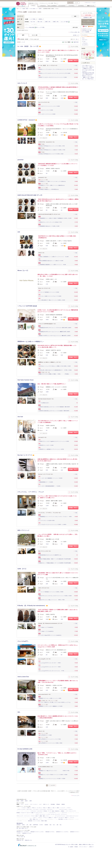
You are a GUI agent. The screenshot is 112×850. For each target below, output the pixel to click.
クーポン (84, 41)
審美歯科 (58, 804)
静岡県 (40, 8)
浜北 (54, 824)
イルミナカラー (50, 809)
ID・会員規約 (70, 846)
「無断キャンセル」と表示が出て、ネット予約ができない (88, 78)
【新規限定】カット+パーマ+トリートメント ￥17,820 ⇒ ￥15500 (51, 778)
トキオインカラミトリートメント (72, 815)
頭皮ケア (37, 815)
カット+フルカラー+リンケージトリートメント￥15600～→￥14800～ (52, 524)
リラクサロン (71, 5)
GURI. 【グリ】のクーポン (43, 587)
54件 (62, 355)
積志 (60, 824)
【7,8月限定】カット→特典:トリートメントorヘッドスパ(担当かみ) (52, 181)
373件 (47, 61)
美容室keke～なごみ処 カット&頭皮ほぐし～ (31, 341)
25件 (62, 619)
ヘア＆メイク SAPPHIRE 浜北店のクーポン (47, 323)
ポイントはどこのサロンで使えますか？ (88, 70)
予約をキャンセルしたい (87, 75)
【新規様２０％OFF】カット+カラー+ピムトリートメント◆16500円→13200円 (54, 335)
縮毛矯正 (18, 812)
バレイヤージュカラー (63, 809)
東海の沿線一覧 (19, 823)
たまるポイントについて (87, 29)
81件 (47, 245)
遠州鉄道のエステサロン (26, 833)
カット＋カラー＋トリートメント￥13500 (46, 114)
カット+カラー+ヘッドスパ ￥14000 (45, 110)
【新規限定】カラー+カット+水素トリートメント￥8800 (49, 698)
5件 (46, 210)
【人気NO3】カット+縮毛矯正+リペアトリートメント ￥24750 (51, 449)
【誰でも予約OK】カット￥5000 (45, 735)
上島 (27, 824)
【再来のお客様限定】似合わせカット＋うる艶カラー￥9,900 (50, 260)
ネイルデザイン (85, 44)
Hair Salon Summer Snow (25, 380)
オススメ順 (34, 35)
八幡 (57, 824)
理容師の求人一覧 (28, 840)
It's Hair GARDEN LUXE (25, 749)
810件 (47, 135)
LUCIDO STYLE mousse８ (26, 120)
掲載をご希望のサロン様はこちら (86, 844)
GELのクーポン (41, 731)
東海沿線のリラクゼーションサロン (37, 831)
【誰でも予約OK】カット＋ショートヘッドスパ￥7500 (49, 739)
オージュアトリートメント (60, 815)
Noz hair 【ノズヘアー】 (25, 455)
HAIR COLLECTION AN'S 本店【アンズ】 (30, 195)
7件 (61, 544)
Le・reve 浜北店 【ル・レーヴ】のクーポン (47, 65)
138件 (47, 391)
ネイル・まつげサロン (52, 5)
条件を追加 (75, 27)
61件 (47, 690)
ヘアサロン (33, 5)
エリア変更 (32, 19)
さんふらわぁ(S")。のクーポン (44, 658)
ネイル (22, 804)
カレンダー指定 (64, 21)
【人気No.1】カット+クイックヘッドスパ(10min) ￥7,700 (50, 222)
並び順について (76, 35)
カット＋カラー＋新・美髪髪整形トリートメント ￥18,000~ (50, 478)
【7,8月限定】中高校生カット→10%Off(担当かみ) (48, 189)
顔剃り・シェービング (61, 807)
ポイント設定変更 (85, 31)
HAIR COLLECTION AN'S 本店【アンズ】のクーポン (49, 214)
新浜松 (23, 824)
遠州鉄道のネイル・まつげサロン (62, 831)
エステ (40, 804)
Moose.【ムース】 (23, 270)
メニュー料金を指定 (29, 27)
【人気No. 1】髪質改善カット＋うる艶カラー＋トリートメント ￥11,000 (53, 256)
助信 (50, 824)
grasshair (20, 159)
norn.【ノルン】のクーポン (44, 102)
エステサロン (81, 5)
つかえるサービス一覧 (86, 30)
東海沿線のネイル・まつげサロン (23, 831)
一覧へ (76, 65)
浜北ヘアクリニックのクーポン (44, 551)
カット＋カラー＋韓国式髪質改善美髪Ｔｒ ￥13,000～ (49, 486)
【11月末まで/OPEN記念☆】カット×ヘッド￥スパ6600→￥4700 (51, 145)
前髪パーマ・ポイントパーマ (36, 812)
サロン (83, 38)
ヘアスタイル (43, 5)
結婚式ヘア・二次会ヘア (53, 817)
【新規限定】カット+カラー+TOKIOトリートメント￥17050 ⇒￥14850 (52, 774)
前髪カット (50, 807)
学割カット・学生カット (31, 807)
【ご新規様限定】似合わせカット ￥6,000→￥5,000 (48, 226)
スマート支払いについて (87, 65)
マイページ (88, 2)
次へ (77, 39)
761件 (47, 544)
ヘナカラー (70, 809)
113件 (47, 505)
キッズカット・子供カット (42, 807)
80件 (47, 98)
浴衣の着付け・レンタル (62, 819)
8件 (61, 654)
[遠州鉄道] (18, 824)
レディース (70, 2)
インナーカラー (36, 809)
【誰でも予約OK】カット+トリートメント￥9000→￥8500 (50, 743)
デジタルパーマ (23, 812)
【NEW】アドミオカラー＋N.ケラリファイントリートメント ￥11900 (52, 77)
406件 (47, 319)
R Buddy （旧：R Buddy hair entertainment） (32, 605)
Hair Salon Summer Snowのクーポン (46, 398)
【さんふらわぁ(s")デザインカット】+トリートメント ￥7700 (51, 670)
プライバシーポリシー (83, 846)
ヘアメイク (72, 817)
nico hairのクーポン (42, 437)
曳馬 (30, 824)
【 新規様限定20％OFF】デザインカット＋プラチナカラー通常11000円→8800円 (54, 327)
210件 (47, 762)
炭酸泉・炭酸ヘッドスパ (44, 815)
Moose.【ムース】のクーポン (44, 288)
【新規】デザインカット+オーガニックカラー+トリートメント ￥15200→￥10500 (55, 595)
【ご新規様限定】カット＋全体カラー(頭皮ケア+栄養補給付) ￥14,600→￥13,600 (54, 218)
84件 (47, 470)
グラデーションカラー (21, 809)
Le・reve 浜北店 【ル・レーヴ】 (28, 46)
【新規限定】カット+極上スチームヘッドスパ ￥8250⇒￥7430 (53, 770)
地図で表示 (76, 42)
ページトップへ (75, 795)
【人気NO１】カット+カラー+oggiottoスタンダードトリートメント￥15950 (53, 441)
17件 (47, 284)
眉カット (54, 807)
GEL (19, 712)
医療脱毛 (63, 804)
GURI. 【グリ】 (22, 568)
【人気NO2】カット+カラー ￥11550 (45, 445)
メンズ (76, 2)
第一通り (41, 824)
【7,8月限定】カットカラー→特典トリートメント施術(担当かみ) (51, 185)
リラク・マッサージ (33, 804)
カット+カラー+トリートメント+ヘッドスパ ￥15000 (49, 106)
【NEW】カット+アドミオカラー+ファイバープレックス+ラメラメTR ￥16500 (54, 73)
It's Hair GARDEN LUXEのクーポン (45, 766)
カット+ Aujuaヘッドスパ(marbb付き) (46, 631)
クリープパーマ (52, 812)
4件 (61, 505)
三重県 (30, 800)
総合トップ (19, 8)
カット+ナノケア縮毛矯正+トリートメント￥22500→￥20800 (50, 591)
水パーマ (29, 812)
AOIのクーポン (41, 252)
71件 (62, 762)
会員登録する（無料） (87, 17)
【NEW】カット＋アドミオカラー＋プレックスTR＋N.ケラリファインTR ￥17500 (55, 69)
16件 (62, 470)
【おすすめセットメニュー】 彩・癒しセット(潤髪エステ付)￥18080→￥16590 (54, 366)
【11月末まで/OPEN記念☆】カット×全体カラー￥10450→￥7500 (51, 149)
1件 (46, 173)
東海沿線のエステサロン (50, 831)
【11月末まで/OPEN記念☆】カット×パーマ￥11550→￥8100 (50, 153)
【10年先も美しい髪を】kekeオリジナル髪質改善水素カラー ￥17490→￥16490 (54, 370)
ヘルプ (93, 2)
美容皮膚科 (53, 804)
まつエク (26, 804)
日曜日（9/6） (56, 21)
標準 (23, 35)
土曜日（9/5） (48, 21)
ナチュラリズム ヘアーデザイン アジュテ (31, 492)
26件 (47, 583)
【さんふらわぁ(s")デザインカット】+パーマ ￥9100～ (49, 666)
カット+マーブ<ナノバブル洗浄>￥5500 (46, 520)
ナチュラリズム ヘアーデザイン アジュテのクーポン (49, 512)
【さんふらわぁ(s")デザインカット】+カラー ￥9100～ (49, 662)
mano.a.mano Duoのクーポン (44, 694)
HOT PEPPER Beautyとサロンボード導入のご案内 (66, 844)
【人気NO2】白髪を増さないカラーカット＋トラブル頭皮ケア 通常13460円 (53, 410)
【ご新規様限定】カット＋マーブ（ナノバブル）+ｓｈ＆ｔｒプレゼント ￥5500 (54, 516)
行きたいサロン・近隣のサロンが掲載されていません (88, 68)
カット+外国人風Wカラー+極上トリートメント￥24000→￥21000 (51, 300)
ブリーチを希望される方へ (43, 402)
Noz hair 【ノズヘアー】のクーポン (45, 474)
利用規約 (76, 846)
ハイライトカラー (43, 809)
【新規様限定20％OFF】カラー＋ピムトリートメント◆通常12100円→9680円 (54, 331)
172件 (62, 245)
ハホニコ (34, 817)
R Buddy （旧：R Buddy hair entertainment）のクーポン (50, 623)
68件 (62, 319)
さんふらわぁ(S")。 (23, 641)
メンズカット (24, 807)
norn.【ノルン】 (22, 83)
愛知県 (26, 800)
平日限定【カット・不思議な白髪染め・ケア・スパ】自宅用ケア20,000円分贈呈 (54, 562)
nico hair (20, 416)
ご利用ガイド (91, 846)
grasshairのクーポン (42, 177)
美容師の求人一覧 (20, 840)
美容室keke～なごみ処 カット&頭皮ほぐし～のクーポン (49, 362)
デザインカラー (29, 809)
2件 (46, 654)
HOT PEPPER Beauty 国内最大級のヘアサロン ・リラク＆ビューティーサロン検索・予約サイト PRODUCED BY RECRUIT (21, 4)
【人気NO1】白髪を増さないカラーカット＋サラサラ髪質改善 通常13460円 (54, 406)
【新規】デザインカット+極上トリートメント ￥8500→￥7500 (51, 599)
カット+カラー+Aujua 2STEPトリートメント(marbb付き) (50, 635)
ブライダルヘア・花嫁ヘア (63, 817)
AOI (19, 232)
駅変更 (40, 19)
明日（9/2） (40, 21)
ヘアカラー (69, 807)
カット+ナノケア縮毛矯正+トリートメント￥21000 (48, 292)
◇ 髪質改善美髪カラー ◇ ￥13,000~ (45, 482)
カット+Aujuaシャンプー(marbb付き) (46, 627)
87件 (62, 61)
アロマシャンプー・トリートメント (23, 815)
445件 (62, 98)
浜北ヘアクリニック (23, 530)
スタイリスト (84, 39)
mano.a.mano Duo (23, 676)
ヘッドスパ (48, 814)
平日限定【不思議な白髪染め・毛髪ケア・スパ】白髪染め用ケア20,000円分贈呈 (54, 558)
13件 (62, 583)
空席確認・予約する (73, 60)
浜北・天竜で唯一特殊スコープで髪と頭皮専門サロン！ (52, 384)
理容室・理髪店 (44, 820)
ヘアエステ (33, 815)
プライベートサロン (36, 820)
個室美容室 (30, 820)
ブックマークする (74, 46)
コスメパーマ (64, 812)
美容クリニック (90, 5)
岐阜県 (18, 800)
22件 (47, 727)
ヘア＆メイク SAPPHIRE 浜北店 (27, 306)
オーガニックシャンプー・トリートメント (59, 814)
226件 (47, 619)
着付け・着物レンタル (34, 819)
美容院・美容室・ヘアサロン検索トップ (29, 8)
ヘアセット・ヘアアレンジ (43, 817)
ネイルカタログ (61, 5)
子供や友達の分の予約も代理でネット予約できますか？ (88, 73)
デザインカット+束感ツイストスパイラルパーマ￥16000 (49, 296)
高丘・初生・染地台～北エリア (22, 828)
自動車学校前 (35, 824)
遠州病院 (46, 824)
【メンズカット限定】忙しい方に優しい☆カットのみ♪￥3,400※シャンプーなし (54, 702)
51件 (47, 355)
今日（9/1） (33, 21)
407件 (62, 135)
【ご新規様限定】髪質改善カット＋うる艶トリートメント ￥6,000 (52, 264)
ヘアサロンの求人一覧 (74, 32)
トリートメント (42, 814)
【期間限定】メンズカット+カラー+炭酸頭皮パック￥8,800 (50, 706)
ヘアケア (37, 814)
